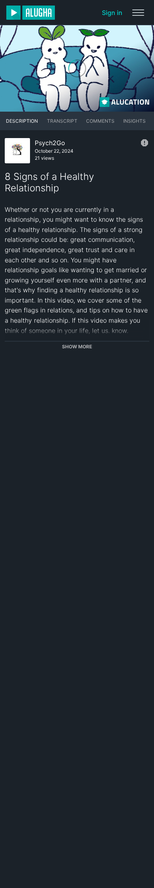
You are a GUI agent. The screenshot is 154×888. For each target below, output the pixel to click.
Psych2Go (50, 143)
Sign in (112, 13)
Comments (100, 121)
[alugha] (30, 13)
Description (22, 121)
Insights (134, 121)
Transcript (62, 121)
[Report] (144, 143)
